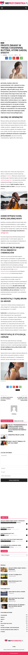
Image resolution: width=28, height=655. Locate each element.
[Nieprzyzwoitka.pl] (14, 3)
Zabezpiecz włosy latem (16, 435)
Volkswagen (3, 529)
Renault (3, 617)
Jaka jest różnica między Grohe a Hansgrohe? (13, 520)
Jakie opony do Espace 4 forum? (17, 591)
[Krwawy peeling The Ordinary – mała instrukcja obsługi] (4, 606)
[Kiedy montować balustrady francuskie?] (4, 599)
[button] (26, 8)
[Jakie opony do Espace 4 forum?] (4, 593)
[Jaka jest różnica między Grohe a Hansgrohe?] (4, 569)
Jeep (1, 621)
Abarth (2, 535)
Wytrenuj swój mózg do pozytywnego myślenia (7, 399)
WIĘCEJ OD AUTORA (18, 421)
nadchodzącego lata (6, 180)
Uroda (2, 42)
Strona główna (3, 40)
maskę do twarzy (5, 273)
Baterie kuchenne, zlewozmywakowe (10, 627)
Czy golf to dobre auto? (7, 527)
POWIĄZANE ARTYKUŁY (7, 421)
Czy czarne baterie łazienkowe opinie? (11, 545)
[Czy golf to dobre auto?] (4, 576)
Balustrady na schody (5, 541)
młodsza (9, 176)
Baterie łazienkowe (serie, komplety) (8, 522)
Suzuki (2, 625)
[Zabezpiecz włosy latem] (4, 436)
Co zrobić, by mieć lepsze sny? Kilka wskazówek (22, 399)
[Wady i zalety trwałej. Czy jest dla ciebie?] (4, 443)
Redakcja (5, 55)
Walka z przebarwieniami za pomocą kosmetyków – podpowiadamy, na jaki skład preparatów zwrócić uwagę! (17, 428)
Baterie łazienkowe (5, 547)
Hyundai (3, 631)
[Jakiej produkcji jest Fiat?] (4, 582)
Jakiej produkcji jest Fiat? (7, 533)
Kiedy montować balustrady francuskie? (12, 539)
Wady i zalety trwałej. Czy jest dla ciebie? (16, 442)
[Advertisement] (14, 25)
